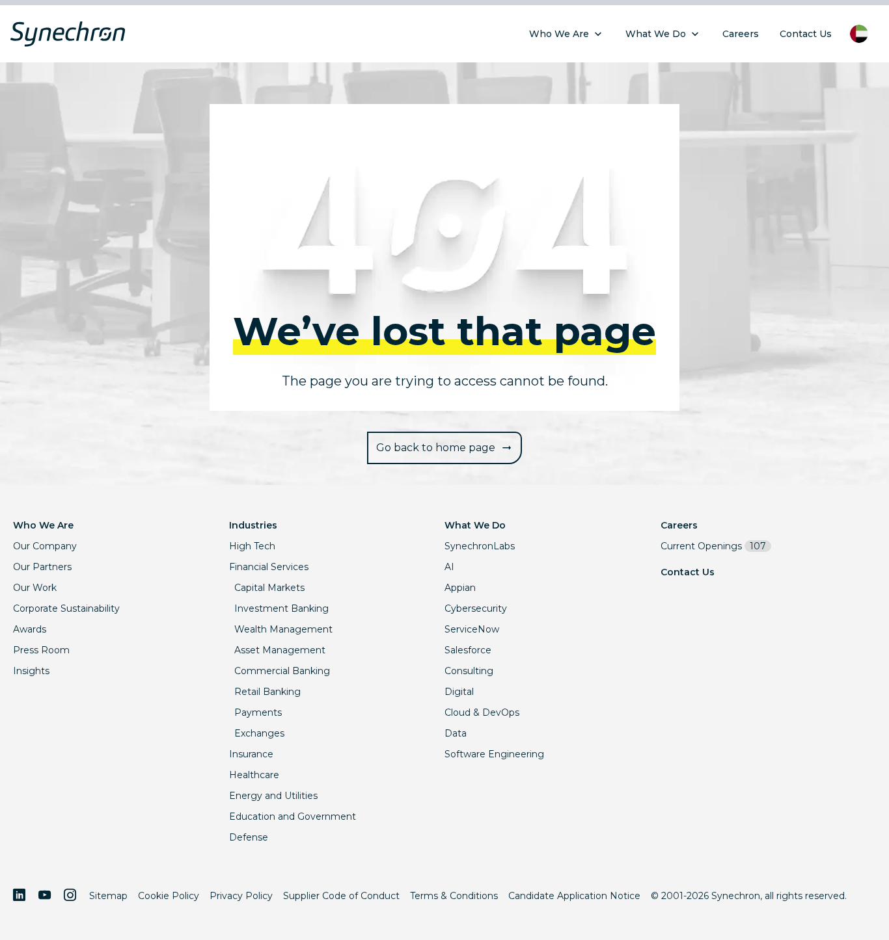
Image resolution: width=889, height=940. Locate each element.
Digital (459, 692)
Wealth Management (283, 629)
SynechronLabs (479, 546)
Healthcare (254, 775)
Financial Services (268, 567)
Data (455, 733)
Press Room (41, 650)
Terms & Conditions (454, 896)
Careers (679, 525)
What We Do (475, 525)
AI (449, 567)
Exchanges (259, 733)
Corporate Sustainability (66, 608)
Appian (460, 588)
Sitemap (108, 896)
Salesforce (467, 650)
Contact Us (688, 572)
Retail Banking (267, 692)
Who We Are (43, 525)
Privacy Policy (241, 896)
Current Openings (713, 546)
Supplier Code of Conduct (341, 896)
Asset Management (279, 650)
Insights (31, 671)
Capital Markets (269, 588)
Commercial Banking (282, 671)
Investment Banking (281, 608)
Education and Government (292, 816)
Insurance (251, 754)
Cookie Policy (168, 896)
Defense (248, 837)
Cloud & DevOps (481, 712)
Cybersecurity (475, 608)
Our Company (45, 546)
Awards (29, 629)
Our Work (35, 588)
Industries (253, 525)
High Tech (252, 546)
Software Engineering (494, 754)
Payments (258, 712)
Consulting (468, 671)
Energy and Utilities (273, 796)
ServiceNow (471, 629)
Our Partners (42, 567)
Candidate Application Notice (574, 896)
